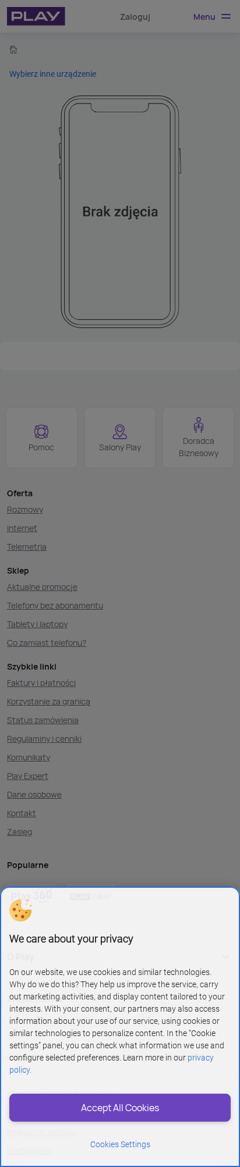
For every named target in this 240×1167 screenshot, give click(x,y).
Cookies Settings (120, 1144)
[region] (120, 1027)
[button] (20, 910)
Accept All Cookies (120, 1107)
